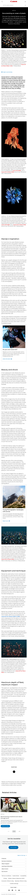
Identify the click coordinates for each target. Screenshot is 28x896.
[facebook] (9, 890)
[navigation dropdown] (25, 2)
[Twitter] (15, 890)
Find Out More (5, 826)
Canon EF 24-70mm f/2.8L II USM (10, 616)
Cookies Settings (14, 883)
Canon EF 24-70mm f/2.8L (7, 172)
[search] (2, 2)
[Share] (14, 772)
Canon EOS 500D (5, 224)
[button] (9, 831)
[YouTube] (19, 890)
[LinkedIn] (12, 890)
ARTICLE (14, 10)
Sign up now (13, 847)
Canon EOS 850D (17, 170)
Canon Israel (13, 887)
